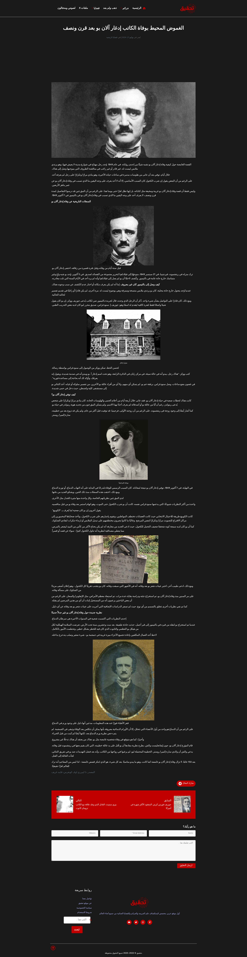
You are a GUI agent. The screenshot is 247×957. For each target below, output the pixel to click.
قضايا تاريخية (111, 38)
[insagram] (142, 922)
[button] (53, 948)
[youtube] (129, 922)
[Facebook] (149, 922)
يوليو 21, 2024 (127, 38)
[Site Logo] (188, 8)
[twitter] (136, 922)
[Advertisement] (123, 58)
